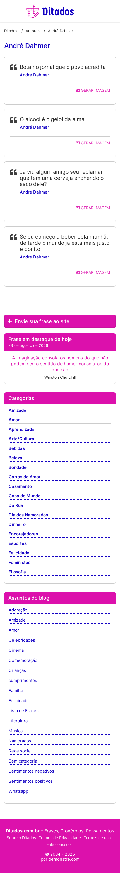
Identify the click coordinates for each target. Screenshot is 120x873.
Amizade (17, 410)
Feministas (19, 562)
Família (16, 690)
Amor (14, 420)
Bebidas (17, 448)
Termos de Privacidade (60, 837)
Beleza (15, 458)
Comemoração (23, 660)
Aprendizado (21, 429)
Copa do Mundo (24, 496)
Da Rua (16, 505)
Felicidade (19, 553)
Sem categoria (23, 761)
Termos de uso (97, 837)
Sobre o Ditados (21, 837)
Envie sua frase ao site (41, 321)
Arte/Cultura (21, 439)
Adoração (18, 610)
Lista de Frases (24, 711)
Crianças (17, 670)
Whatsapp (18, 791)
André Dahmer (34, 74)
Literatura (18, 721)
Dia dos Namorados (28, 515)
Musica (16, 731)
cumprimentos (23, 680)
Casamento (20, 486)
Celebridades (22, 640)
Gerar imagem (95, 90)
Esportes (18, 543)
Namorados (20, 741)
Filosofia (17, 572)
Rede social (20, 751)
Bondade (18, 467)
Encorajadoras (23, 534)
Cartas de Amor (24, 477)
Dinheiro (17, 524)
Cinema (16, 650)
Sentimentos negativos (31, 771)
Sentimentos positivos (31, 781)
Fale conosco (59, 844)
